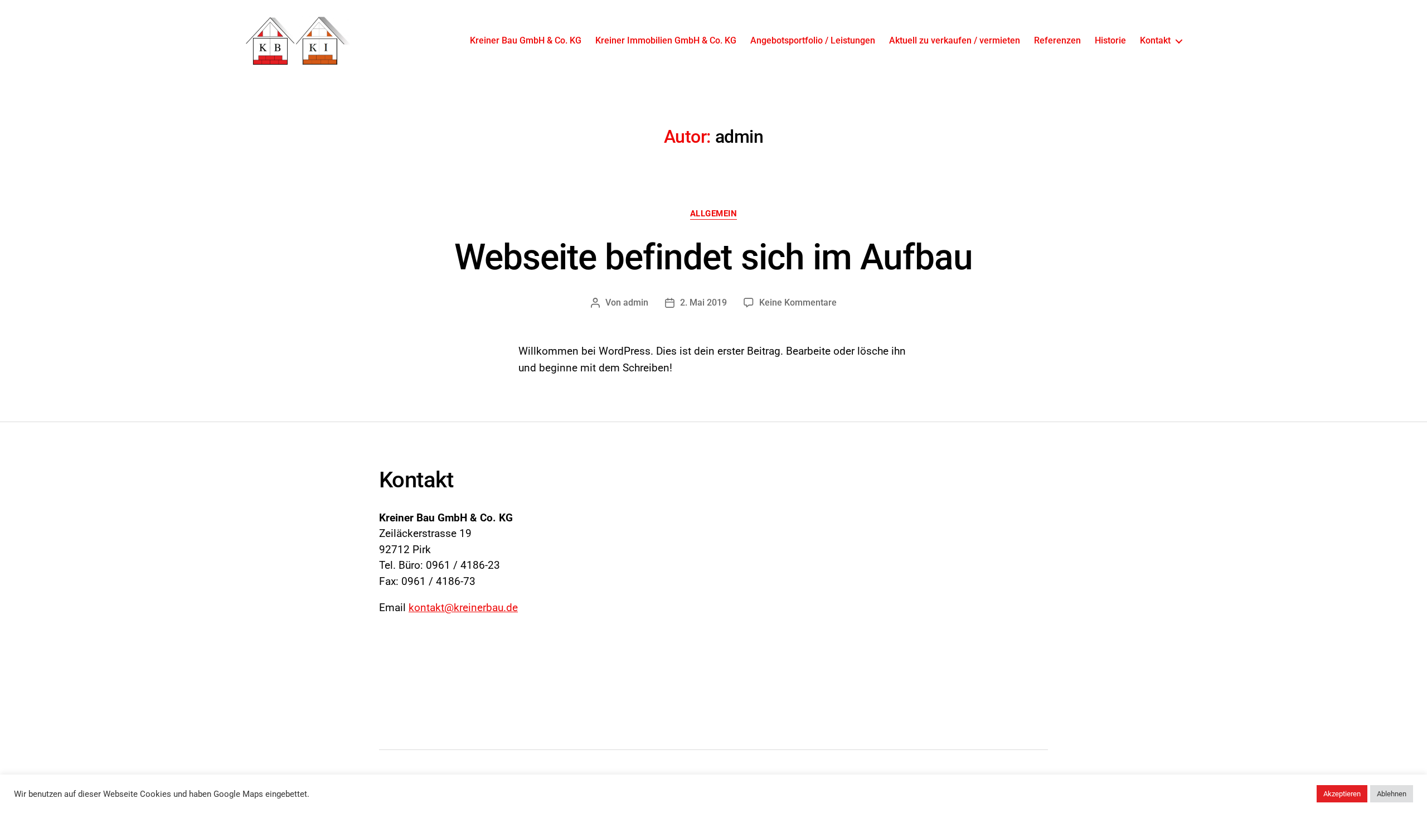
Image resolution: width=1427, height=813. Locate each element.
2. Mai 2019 (703, 302)
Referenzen (1057, 40)
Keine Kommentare (798, 302)
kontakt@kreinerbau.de (463, 607)
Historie (1110, 40)
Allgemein (713, 214)
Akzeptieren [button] (1342, 794)
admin (635, 302)
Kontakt (1155, 40)
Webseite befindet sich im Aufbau (713, 257)
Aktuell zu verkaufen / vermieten (954, 40)
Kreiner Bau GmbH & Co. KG (525, 40)
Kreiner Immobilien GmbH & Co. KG (665, 40)
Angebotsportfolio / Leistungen (812, 40)
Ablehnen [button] (1391, 794)
